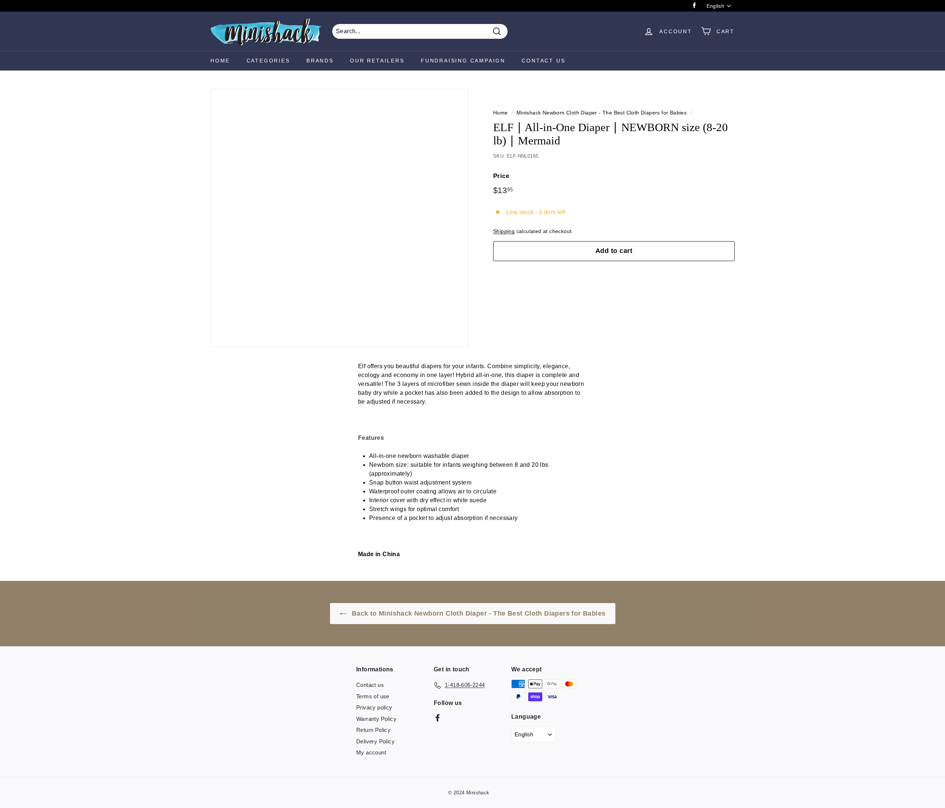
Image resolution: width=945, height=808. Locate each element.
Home (220, 61)
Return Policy (373, 730)
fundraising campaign (463, 61)
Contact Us (543, 61)
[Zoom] (339, 218)
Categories (268, 61)
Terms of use (372, 696)
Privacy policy (374, 707)
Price (501, 175)
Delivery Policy (375, 741)
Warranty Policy (376, 719)
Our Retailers (377, 61)
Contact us (370, 685)
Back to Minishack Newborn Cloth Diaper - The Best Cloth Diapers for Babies (478, 613)
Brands (320, 61)
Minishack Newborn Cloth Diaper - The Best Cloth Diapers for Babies (601, 113)
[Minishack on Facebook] (437, 717)
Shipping (504, 231)
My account (371, 752)
